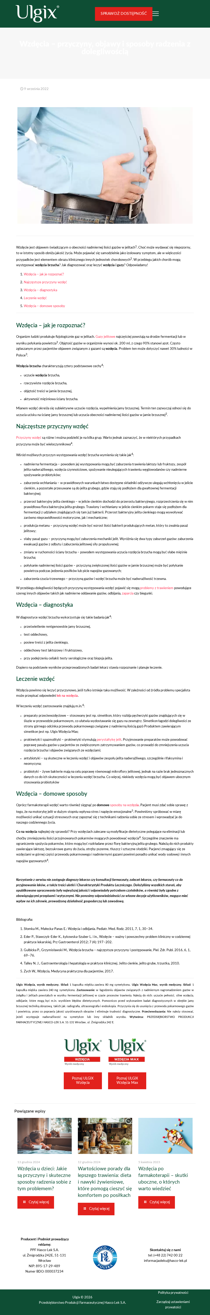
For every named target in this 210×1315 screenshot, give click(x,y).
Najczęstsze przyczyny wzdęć (45, 282)
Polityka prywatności (173, 1293)
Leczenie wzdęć (35, 298)
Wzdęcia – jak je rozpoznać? (44, 274)
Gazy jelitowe (105, 337)
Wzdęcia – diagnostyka (40, 290)
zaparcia (127, 593)
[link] (83, 1051)
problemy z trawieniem (156, 588)
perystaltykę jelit (109, 739)
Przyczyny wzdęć (28, 438)
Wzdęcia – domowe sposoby (44, 306)
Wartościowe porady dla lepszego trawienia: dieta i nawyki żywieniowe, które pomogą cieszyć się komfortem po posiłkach (105, 1182)
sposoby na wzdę (124, 805)
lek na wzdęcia (67, 696)
